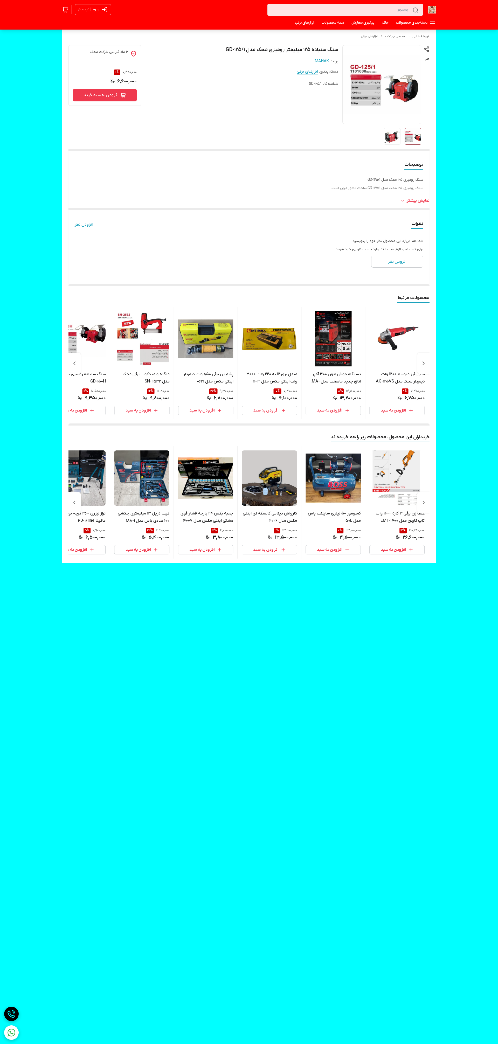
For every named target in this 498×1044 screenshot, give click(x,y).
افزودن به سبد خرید (101, 95)
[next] (74, 363)
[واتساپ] (11, 1032)
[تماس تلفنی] (11, 1014)
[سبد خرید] (65, 9)
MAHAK (322, 61)
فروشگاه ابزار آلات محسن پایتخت (407, 36)
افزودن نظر (84, 224)
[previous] (423, 363)
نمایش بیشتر (418, 200)
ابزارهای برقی (369, 36)
